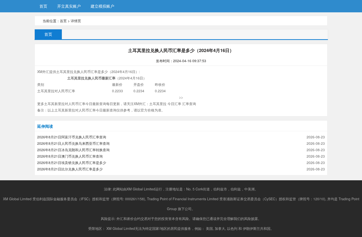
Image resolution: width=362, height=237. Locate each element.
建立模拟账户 (102, 6)
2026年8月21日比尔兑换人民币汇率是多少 (70, 168)
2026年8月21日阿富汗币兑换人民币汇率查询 (71, 136)
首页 (43, 6)
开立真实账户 (69, 6)
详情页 (76, 20)
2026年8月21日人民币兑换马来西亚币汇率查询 (73, 143)
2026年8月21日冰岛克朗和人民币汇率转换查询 (73, 149)
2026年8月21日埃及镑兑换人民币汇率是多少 (71, 162)
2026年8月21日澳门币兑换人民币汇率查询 (70, 156)
